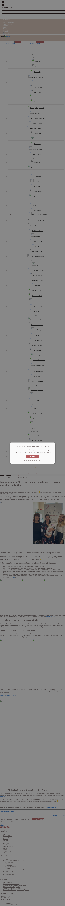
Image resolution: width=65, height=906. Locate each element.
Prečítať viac (48, 452)
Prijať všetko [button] (32, 456)
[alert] (32, 453)
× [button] (53, 444)
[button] (32, 460)
